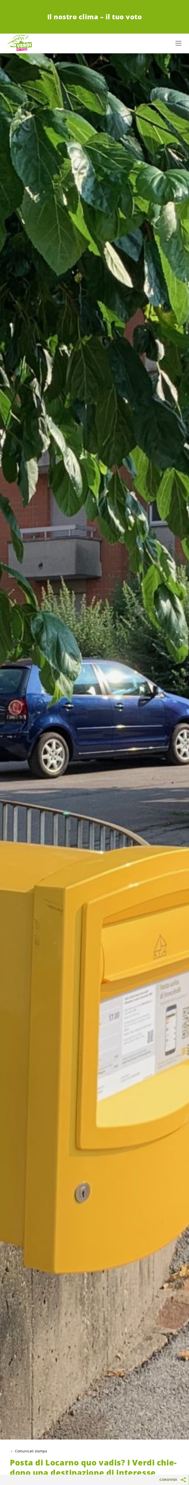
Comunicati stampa (31, 1451)
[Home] (19, 43)
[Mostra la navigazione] (178, 43)
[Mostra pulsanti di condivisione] (184, 1480)
